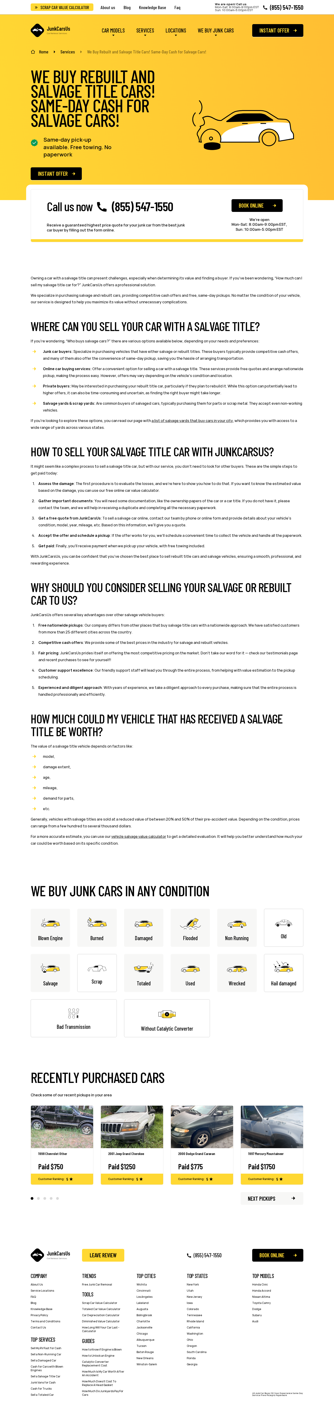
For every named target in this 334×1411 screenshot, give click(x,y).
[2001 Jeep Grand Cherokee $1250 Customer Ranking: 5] (132, 1127)
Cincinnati (144, 1291)
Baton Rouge (145, 1352)
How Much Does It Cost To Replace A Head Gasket (99, 1383)
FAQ (33, 1297)
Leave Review (103, 1255)
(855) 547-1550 (286, 7)
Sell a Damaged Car (43, 1360)
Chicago (142, 1334)
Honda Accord (261, 1291)
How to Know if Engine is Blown (102, 1349)
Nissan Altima (261, 1297)
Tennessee (194, 1315)
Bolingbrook (144, 1315)
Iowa (190, 1303)
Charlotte (143, 1321)
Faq (177, 7)
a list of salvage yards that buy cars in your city (192, 420)
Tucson (142, 1346)
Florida (191, 1358)
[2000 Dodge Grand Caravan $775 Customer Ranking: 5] (202, 1127)
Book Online (251, 205)
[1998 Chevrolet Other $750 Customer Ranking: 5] (62, 1127)
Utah (190, 1291)
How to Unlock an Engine (98, 1356)
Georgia (192, 1364)
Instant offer (274, 30)
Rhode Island (195, 1321)
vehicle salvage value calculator (138, 836)
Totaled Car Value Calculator (101, 1309)
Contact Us (38, 1327)
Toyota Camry (261, 1303)
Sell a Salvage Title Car (45, 1376)
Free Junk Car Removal (97, 1284)
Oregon (192, 1346)
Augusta (142, 1309)
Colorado (193, 1309)
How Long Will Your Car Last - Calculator (100, 1329)
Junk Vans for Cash (43, 1382)
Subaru (257, 1315)
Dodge (256, 1309)
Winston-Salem (147, 1364)
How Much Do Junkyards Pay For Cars (102, 1393)
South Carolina (197, 1352)
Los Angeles (144, 1297)
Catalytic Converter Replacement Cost (95, 1363)
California (193, 1327)
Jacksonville (144, 1327)
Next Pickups (261, 1198)
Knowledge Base (152, 7)
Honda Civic (260, 1284)
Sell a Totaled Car (42, 1395)
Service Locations (42, 1291)
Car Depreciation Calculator (101, 1315)
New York (193, 1284)
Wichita (142, 1284)
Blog (127, 7)
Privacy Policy (39, 1315)
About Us (37, 1284)
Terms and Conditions (45, 1321)
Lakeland (143, 1303)
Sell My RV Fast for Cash (46, 1348)
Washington (195, 1334)
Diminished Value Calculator (101, 1321)
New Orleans (145, 1358)
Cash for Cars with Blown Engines (47, 1368)
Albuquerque (146, 1340)
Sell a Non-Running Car (46, 1354)
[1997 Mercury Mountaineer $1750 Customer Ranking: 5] (272, 1127)
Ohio (190, 1340)
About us (108, 7)
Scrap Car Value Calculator (64, 7)
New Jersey (194, 1297)
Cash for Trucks (41, 1389)
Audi (255, 1321)
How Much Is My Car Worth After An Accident (103, 1373)
